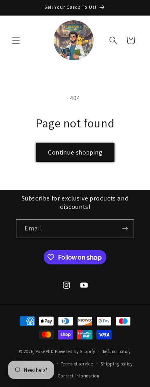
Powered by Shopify (75, 351)
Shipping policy (116, 364)
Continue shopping (75, 152)
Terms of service (77, 364)
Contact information (78, 376)
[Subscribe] (125, 228)
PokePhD (45, 351)
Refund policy (117, 351)
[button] (16, 40)
